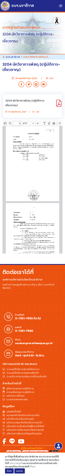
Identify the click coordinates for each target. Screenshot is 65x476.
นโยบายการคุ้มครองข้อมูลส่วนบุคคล (24, 433)
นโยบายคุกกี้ (16, 463)
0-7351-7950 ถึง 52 (28, 318)
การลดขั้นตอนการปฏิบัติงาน (20, 392)
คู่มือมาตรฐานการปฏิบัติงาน (20, 388)
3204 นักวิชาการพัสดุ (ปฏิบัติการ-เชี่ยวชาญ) (25, 103)
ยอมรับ (19, 471)
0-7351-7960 (24, 331)
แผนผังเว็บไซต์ (14, 411)
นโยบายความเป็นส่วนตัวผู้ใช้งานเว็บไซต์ (25, 426)
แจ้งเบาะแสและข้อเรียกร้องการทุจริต (24, 422)
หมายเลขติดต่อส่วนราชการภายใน (22, 415)
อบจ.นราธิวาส (13, 57)
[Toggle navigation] (60, 6)
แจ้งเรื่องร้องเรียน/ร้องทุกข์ (20, 419)
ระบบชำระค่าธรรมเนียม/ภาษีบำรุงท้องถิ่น (26, 376)
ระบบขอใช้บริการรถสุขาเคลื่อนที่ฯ (22, 373)
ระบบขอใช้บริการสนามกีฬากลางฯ (22, 369)
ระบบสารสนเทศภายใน (17, 399)
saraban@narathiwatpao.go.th (34, 343)
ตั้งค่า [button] (9, 471)
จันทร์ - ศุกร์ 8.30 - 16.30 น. (29, 355)
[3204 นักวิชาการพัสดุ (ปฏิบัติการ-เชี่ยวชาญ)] (58, 105)
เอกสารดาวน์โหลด (15, 396)
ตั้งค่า (33, 466)
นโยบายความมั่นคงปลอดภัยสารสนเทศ (25, 430)
